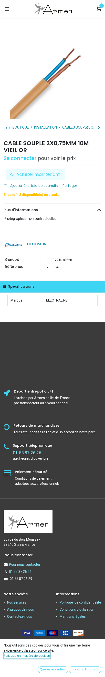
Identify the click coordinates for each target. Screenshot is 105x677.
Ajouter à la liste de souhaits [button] (33, 185)
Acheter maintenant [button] (38, 174)
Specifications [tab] (20, 286)
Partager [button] (70, 185)
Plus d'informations (21, 209)
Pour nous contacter (24, 564)
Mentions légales (73, 616)
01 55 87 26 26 (20, 572)
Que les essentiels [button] (53, 669)
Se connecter (20, 158)
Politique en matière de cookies (27, 656)
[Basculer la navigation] (7, 8)
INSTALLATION (45, 127)
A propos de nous (20, 609)
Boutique (20, 127)
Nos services (16, 602)
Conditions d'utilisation (77, 609)
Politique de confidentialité (80, 602)
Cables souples (76, 127)
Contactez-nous (19, 616)
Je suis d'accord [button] (85, 669)
